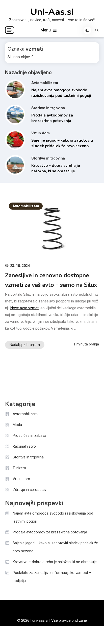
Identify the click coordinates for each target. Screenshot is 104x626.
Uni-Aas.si (52, 12)
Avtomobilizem (44, 83)
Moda (17, 424)
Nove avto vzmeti (24, 308)
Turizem (19, 468)
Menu (46, 29)
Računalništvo (24, 446)
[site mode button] (87, 30)
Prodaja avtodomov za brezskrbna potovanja (50, 532)
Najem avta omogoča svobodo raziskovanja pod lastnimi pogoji (53, 517)
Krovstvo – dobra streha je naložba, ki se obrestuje (55, 562)
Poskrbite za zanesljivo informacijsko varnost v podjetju (52, 576)
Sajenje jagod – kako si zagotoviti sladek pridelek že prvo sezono (55, 547)
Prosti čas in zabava (29, 435)
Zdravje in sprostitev (29, 489)
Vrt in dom (40, 133)
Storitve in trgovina (48, 108)
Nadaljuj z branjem (25, 344)
